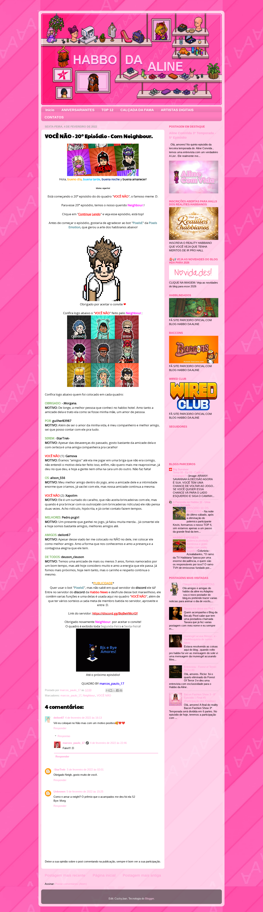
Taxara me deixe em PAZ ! (199, 608)
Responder (59, 728)
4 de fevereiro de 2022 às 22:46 (108, 742)
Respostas (64, 736)
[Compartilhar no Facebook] (117, 690)
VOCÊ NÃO (104, 695)
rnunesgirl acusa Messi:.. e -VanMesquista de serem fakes (200, 639)
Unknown (59, 791)
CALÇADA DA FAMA (137, 110)
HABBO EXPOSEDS (185, 537)
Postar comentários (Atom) (71, 883)
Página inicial (104, 875)
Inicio (49, 110)
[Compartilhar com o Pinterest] (121, 690)
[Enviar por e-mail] (107, 690)
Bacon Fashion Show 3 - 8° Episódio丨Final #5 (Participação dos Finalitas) (200, 698)
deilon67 (58, 717)
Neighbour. (89, 695)
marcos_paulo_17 (70, 695)
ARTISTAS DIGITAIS (177, 110)
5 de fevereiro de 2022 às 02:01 (85, 769)
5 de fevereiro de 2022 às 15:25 (85, 791)
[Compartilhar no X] (114, 690)
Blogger (149, 898)
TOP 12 (107, 110)
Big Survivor (181, 469)
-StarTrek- (59, 769)
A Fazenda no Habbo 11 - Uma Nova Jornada (191, 503)
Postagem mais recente (65, 875)
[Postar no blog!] (111, 690)
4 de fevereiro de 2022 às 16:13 (83, 717)
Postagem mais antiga (142, 875)
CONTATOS (54, 117)
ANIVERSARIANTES (77, 110)
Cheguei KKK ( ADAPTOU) (198, 584)
